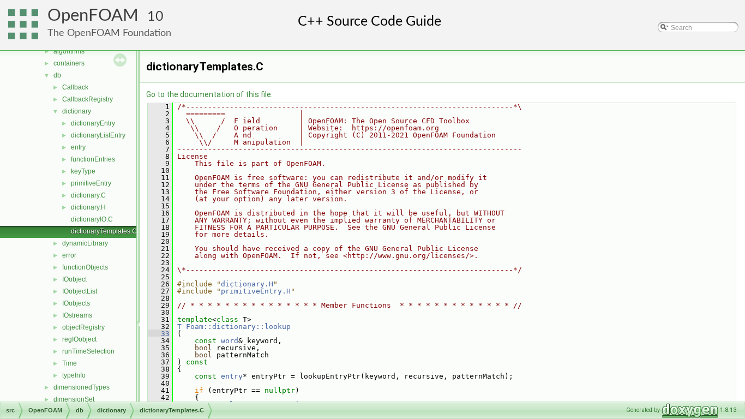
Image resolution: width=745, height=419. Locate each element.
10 (155, 16)
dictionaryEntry (93, 123)
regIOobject (79, 339)
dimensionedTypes (81, 387)
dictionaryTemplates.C (104, 231)
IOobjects (76, 303)
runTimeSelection (88, 351)
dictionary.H (88, 207)
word (229, 341)
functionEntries (93, 159)
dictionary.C (88, 195)
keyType (83, 171)
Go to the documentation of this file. (209, 94)
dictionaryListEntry (98, 135)
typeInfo (74, 375)
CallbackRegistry (87, 99)
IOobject (74, 279)
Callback (75, 87)
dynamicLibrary (85, 243)
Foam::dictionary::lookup (238, 326)
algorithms (69, 51)
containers (69, 63)
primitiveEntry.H (256, 291)
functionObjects (85, 267)
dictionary (76, 111)
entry (78, 147)
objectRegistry (83, 327)
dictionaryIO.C (92, 219)
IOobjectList (79, 291)
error (69, 255)
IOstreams (77, 315)
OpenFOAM (93, 15)
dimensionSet (73, 399)
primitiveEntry (91, 183)
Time (69, 363)
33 (159, 334)
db (57, 75)
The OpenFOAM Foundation (109, 33)
